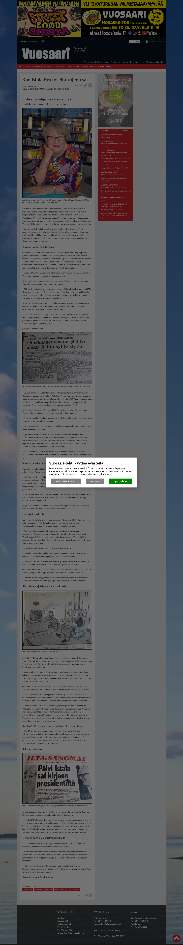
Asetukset (95, 481)
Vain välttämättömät (66, 481)
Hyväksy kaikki (120, 481)
